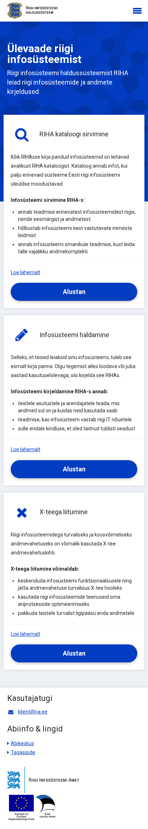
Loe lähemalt (25, 272)
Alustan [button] (74, 291)
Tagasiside (23, 752)
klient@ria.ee (32, 712)
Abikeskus (22, 743)
